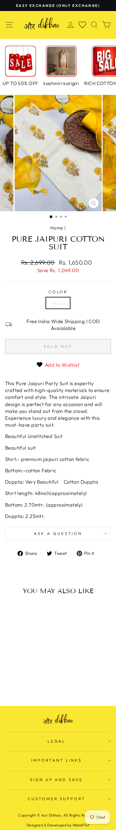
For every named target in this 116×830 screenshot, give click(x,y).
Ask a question (58, 533)
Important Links (56, 760)
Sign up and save (56, 779)
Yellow (58, 303)
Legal (57, 741)
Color (58, 291)
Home (56, 228)
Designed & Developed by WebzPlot (58, 825)
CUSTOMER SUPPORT (57, 798)
